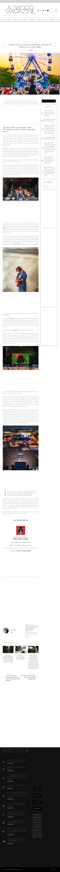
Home (4, 1)
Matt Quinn (12, 318)
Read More (27, 637)
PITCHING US (37, 795)
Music (27, 42)
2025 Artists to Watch (26, 1)
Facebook (15, 538)
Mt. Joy (7, 315)
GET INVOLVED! (37, 808)
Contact (49, 1)
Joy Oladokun (14, 330)
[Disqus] (20, 699)
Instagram (25, 538)
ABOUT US (37, 789)
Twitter (20, 538)
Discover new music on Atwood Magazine (20, 542)
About (8, 1)
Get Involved (36, 1)
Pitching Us (42, 1)
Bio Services (55, 1)
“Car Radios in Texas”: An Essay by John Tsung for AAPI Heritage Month (28, 677)
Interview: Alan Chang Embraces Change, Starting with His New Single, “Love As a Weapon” (13, 677)
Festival (24, 42)
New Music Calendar (15, 1)
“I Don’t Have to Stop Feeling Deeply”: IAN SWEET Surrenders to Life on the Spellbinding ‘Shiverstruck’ (49, 160)
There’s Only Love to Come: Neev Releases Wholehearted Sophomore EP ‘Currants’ (31, 628)
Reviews (29, 42)
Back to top (53, 869)
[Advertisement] (30, 31)
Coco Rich (31, 50)
